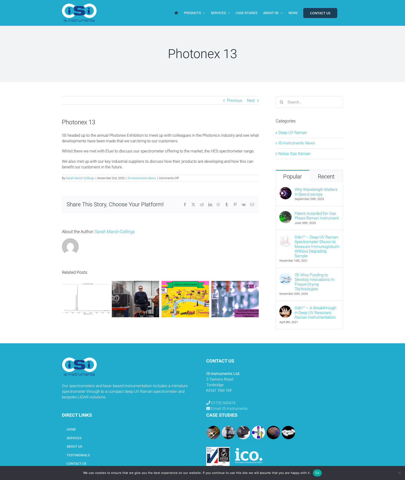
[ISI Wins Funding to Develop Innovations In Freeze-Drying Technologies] (285, 275)
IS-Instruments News (142, 178)
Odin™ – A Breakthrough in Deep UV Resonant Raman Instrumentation (315, 313)
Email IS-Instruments (229, 408)
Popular (292, 176)
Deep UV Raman (292, 132)
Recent (326, 176)
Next (251, 100)
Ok (317, 473)
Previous (234, 100)
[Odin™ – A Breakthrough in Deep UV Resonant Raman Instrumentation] (285, 308)
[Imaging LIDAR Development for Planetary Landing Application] (273, 432)
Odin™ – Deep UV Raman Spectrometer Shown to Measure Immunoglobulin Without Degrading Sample (317, 246)
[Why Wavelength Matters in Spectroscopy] (285, 189)
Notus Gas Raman (294, 153)
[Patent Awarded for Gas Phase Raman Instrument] (285, 213)
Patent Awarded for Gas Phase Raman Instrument (317, 215)
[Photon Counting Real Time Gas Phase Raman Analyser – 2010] (258, 432)
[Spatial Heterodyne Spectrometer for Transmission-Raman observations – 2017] (288, 432)
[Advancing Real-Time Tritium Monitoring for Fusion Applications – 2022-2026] (213, 432)
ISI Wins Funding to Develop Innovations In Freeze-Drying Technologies (314, 281)
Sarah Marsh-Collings (80, 178)
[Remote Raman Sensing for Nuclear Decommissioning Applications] (243, 432)
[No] (399, 473)
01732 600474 (222, 403)
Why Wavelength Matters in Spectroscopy (316, 192)
